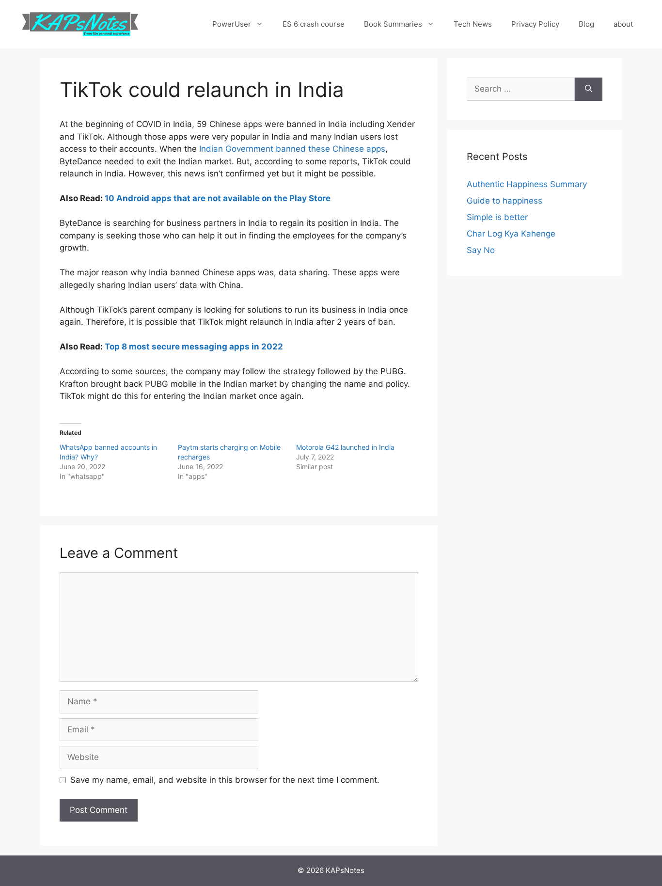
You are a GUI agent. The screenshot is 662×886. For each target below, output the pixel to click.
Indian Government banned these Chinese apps (291, 149)
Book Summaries (393, 24)
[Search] (588, 89)
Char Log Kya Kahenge (511, 233)
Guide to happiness (504, 201)
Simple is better (497, 217)
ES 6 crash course (314, 24)
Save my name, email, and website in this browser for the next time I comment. (224, 780)
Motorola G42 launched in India (345, 447)
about (623, 24)
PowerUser (231, 24)
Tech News (473, 24)
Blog (586, 24)
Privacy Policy (535, 24)
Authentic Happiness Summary (527, 184)
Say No (481, 250)
